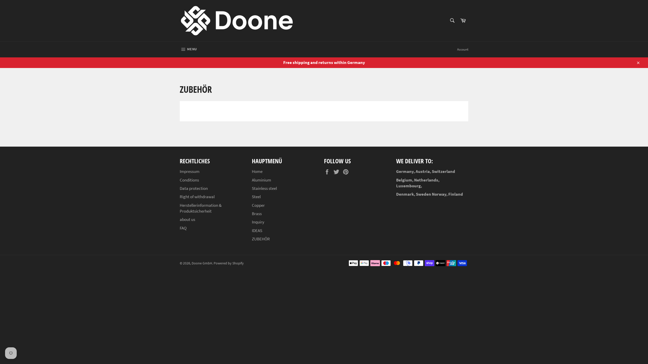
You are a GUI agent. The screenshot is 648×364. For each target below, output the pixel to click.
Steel (256, 196)
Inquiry (258, 222)
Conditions (189, 180)
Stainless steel (264, 188)
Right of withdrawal (197, 196)
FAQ (183, 228)
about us (187, 219)
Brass (257, 213)
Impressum (189, 171)
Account (462, 49)
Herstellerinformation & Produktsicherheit (200, 208)
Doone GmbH (202, 263)
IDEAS (257, 230)
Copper (258, 205)
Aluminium (261, 180)
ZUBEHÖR (261, 239)
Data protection (194, 188)
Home (257, 171)
